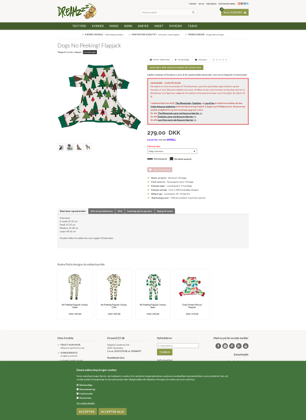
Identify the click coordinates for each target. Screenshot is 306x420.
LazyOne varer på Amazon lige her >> (177, 119)
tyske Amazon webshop (162, 106)
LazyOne (209, 103)
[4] (224, 59)
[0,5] (213, 59)
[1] (214, 59)
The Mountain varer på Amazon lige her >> (180, 113)
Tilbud (192, 26)
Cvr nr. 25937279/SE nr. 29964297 (124, 351)
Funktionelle (86, 393)
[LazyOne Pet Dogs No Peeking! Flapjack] (99, 99)
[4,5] (225, 59)
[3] (221, 59)
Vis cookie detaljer (85, 403)
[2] (217, 59)
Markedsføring (87, 389)
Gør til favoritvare (162, 169)
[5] (227, 59)
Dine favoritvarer (227, 4)
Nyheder (175, 26)
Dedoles (196, 103)
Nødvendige (85, 385)
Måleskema (211, 4)
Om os (201, 4)
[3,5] (222, 59)
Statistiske (85, 398)
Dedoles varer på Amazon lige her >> (177, 116)
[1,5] (216, 59)
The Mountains (183, 103)
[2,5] (219, 59)
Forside (192, 4)
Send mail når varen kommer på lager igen (175, 67)
